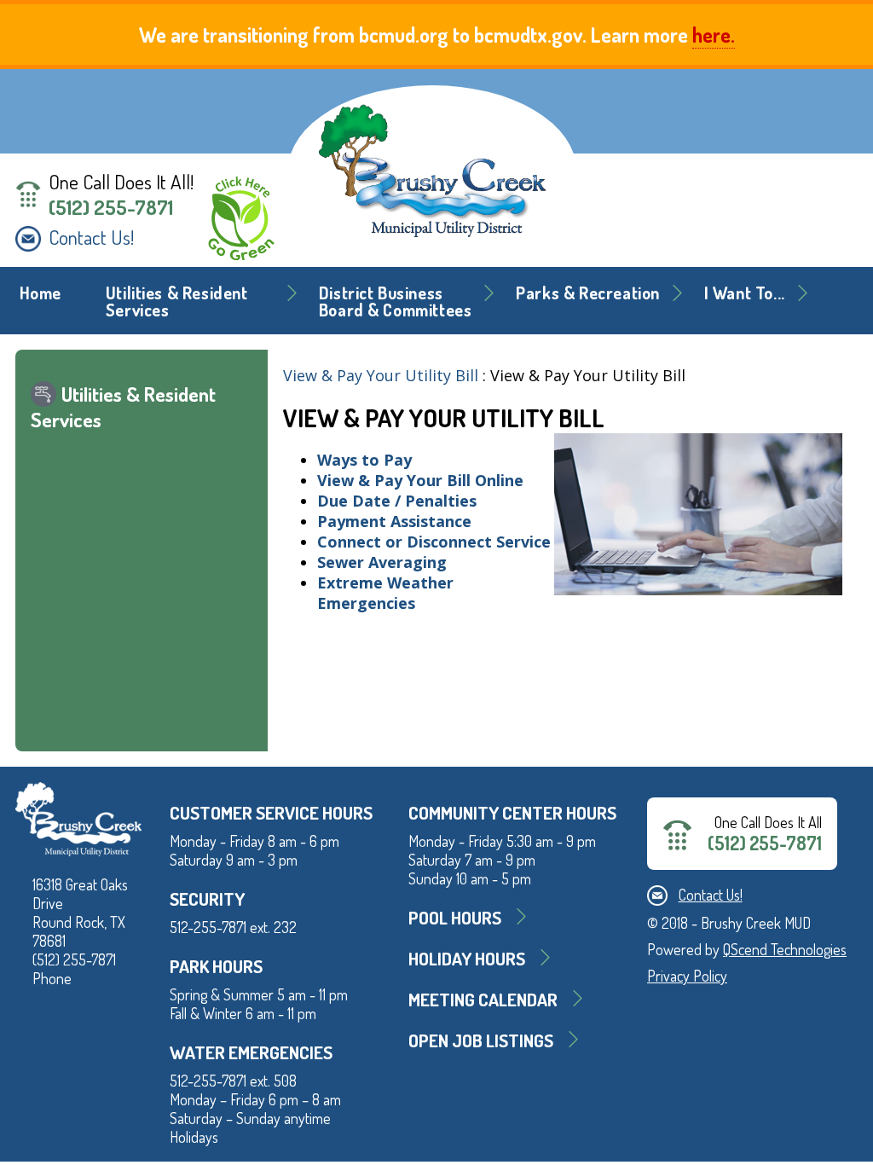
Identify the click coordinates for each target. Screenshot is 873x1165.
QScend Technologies (785, 949)
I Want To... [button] (744, 293)
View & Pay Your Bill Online (420, 480)
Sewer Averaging (384, 562)
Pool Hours (454, 917)
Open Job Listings (480, 1040)
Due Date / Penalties (397, 500)
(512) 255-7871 (111, 207)
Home (40, 293)
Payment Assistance (394, 521)
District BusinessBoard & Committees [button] (395, 301)
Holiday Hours (466, 958)
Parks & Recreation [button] (588, 293)
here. (713, 34)
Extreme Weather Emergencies (385, 592)
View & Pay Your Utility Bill (380, 375)
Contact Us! (91, 237)
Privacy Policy (687, 975)
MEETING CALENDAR (483, 999)
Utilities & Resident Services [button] (177, 301)
